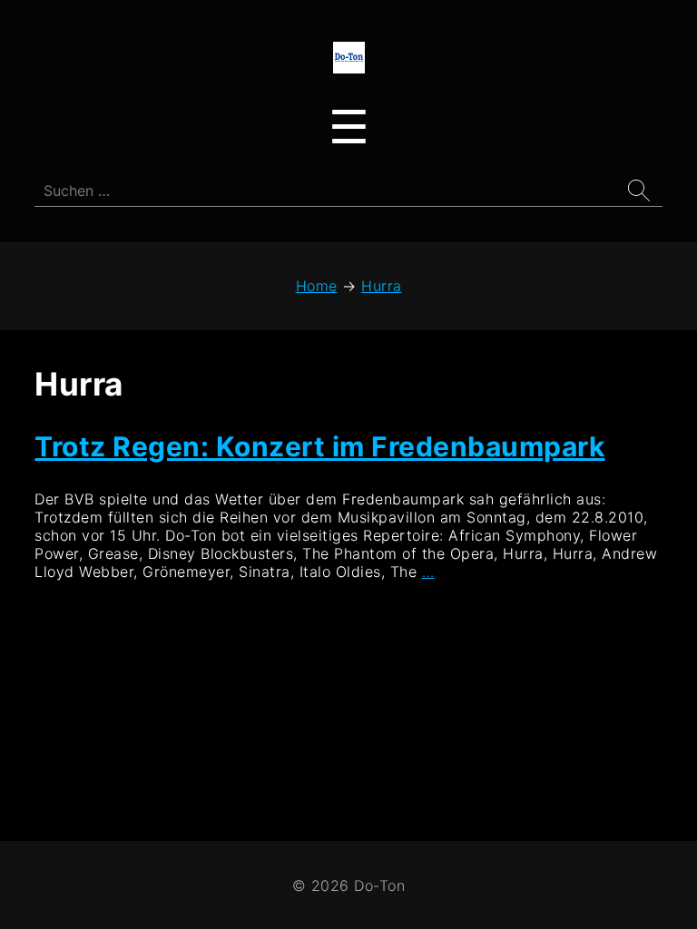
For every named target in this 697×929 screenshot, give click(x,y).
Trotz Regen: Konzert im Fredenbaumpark (319, 446)
